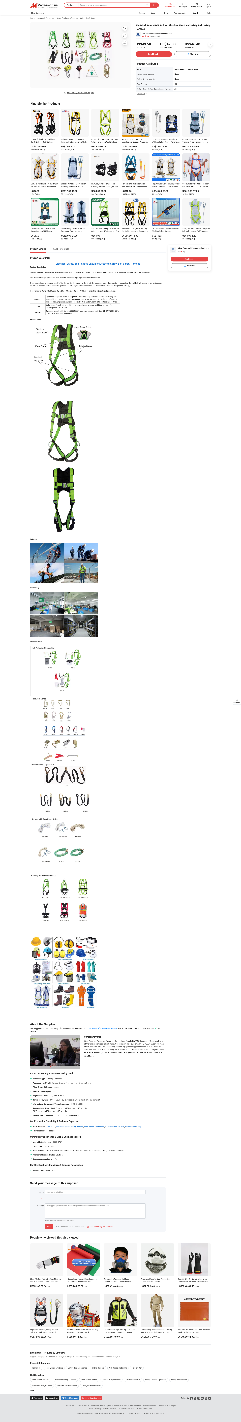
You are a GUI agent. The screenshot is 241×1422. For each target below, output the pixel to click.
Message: (40, 1205)
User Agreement (134, 1413)
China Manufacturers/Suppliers (100, 1406)
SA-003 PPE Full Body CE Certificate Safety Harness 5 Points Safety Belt (105, 229)
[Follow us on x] (195, 1398)
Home (32, 18)
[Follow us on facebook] (191, 1398)
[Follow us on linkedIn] (209, 1398)
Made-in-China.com (109, 1409)
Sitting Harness (98, 1368)
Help (166, 13)
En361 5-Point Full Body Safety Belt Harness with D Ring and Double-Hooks (44, 185)
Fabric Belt (36, 1368)
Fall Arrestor (137, 1368)
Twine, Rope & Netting (54, 1368)
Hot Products (69, 1406)
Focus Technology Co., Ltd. (103, 1413)
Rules (209, 13)
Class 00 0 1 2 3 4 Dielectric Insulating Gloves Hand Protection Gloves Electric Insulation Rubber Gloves (193, 1281)
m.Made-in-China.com (126, 1409)
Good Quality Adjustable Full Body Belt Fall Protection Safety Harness (195, 185)
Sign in (208, 6)
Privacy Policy (159, 1413)
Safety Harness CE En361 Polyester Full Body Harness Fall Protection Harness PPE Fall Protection (196, 230)
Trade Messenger (70, 1398)
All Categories (39, 13)
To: (43, 1199)
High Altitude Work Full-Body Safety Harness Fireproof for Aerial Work (165, 185)
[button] (147, 5)
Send (49, 1226)
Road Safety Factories (40, 1379)
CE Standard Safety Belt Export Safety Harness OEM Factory (43, 229)
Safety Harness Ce (133, 1379)
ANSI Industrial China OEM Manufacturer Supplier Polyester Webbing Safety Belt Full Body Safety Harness (134, 141)
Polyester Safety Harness (67, 1386)
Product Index (163, 1406)
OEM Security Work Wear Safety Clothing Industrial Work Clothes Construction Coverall (156, 1332)
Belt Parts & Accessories (77, 1368)
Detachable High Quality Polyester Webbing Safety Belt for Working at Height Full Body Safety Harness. (165, 141)
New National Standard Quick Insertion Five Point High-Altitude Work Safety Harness (134, 185)
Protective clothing (133, 1126)
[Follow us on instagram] (198, 1398)
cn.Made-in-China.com (144, 1409)
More (32, 1390)
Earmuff (121, 1126)
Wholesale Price (135, 1406)
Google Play (52, 1398)
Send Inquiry (154, 54)
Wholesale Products (120, 1406)
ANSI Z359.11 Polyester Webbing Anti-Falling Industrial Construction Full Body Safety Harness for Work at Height (135, 230)
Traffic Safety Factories (111, 1379)
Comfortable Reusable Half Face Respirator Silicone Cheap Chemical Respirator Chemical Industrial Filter (118, 1281)
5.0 (181, 252)
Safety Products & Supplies (67, 18)
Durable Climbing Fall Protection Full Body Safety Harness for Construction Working (73, 185)
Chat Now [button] (194, 54)
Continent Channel (149, 1406)
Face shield (89, 1126)
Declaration (147, 1413)
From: (41, 1192)
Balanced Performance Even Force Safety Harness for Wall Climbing (104, 140)
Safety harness (77, 1126)
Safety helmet (111, 1126)
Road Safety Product (89, 1379)
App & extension (180, 13)
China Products (82, 1406)
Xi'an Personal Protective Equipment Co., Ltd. (159, 33)
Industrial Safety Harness (42, 1386)
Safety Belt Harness (179, 1379)
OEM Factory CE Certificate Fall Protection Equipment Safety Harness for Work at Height (73, 230)
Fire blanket (99, 1126)
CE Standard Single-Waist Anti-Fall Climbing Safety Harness (165, 229)
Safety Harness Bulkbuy (91, 1386)
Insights (173, 1406)
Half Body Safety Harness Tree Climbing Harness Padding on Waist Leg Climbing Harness (105, 185)
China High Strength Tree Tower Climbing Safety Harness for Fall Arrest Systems (194, 141)
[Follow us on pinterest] (206, 1398)
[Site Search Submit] (154, 5)
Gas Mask (51, 1126)
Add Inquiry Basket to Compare (80, 92)
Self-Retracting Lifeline (118, 1368)
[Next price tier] (210, 44)
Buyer (153, 13)
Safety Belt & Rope (87, 18)
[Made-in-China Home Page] (43, 5)
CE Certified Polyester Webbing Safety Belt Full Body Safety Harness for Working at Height (43, 141)
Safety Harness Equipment (155, 1379)
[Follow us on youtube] (202, 1398)
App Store (36, 1398)
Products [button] (70, 5)
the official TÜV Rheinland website (102, 1028)
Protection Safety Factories (65, 1379)
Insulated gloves (63, 1126)
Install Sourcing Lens (93, 1398)
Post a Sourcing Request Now (100, 1226)
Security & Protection (46, 18)
